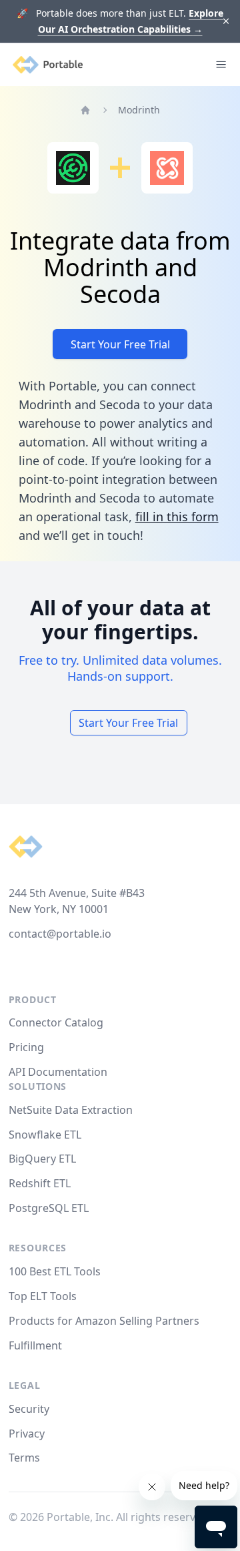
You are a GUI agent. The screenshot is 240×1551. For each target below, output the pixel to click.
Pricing (26, 1047)
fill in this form (177, 517)
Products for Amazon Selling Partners (104, 1320)
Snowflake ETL (45, 1134)
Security (29, 1409)
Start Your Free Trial (120, 344)
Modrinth (139, 109)
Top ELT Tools (43, 1296)
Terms (24, 1457)
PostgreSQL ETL (49, 1208)
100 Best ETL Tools (55, 1271)
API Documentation (58, 1071)
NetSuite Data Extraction (71, 1110)
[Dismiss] (226, 21)
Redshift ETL (40, 1183)
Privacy (27, 1433)
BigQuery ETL (42, 1158)
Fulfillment (35, 1345)
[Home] (85, 110)
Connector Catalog (56, 1022)
